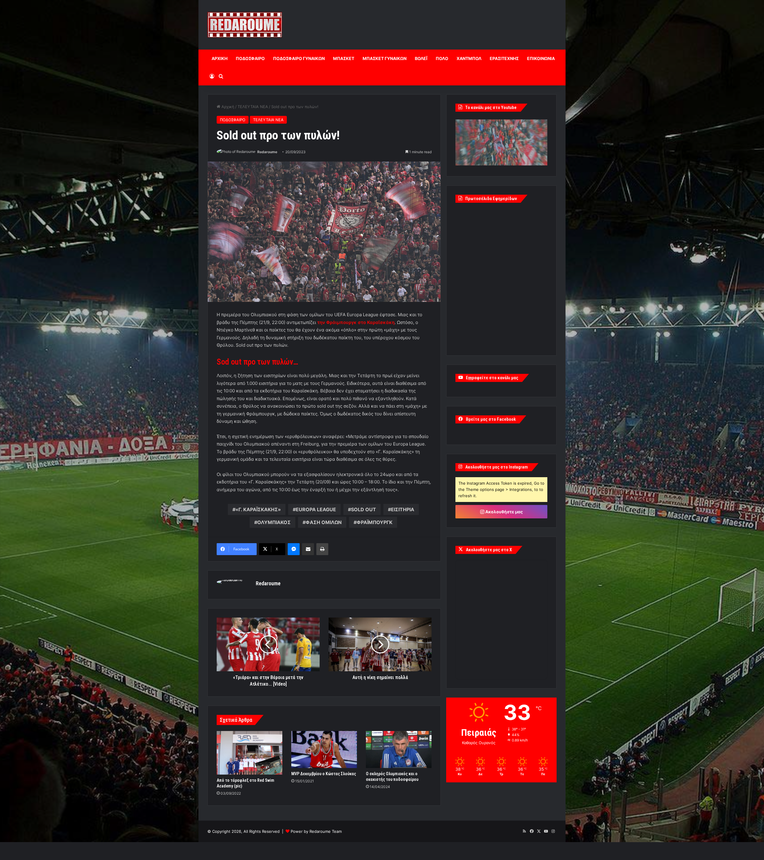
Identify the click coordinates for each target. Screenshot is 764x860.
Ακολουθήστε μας (503, 511)
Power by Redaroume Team (316, 831)
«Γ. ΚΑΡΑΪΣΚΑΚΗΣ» (258, 509)
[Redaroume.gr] (244, 25)
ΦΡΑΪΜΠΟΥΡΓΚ (374, 522)
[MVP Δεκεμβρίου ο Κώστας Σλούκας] (324, 749)
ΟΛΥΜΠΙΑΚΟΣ (274, 522)
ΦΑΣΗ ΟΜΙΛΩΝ (324, 522)
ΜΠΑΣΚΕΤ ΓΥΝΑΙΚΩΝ (384, 58)
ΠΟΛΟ (442, 58)
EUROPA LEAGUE (316, 509)
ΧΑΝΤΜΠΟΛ (469, 58)
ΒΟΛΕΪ (421, 58)
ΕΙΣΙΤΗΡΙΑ (402, 509)
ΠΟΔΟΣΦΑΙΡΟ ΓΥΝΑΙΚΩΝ (299, 58)
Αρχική (227, 106)
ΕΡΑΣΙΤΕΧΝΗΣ (504, 58)
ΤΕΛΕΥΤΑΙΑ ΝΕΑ (253, 106)
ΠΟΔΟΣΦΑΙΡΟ (250, 58)
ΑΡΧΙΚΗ (219, 58)
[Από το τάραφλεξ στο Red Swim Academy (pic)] (249, 753)
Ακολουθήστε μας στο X (489, 549)
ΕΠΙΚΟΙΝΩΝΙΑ (541, 58)
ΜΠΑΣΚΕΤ (343, 58)
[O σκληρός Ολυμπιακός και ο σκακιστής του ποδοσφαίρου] (399, 749)
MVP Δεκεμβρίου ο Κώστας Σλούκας (323, 773)
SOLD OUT (363, 509)
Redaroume (267, 152)
